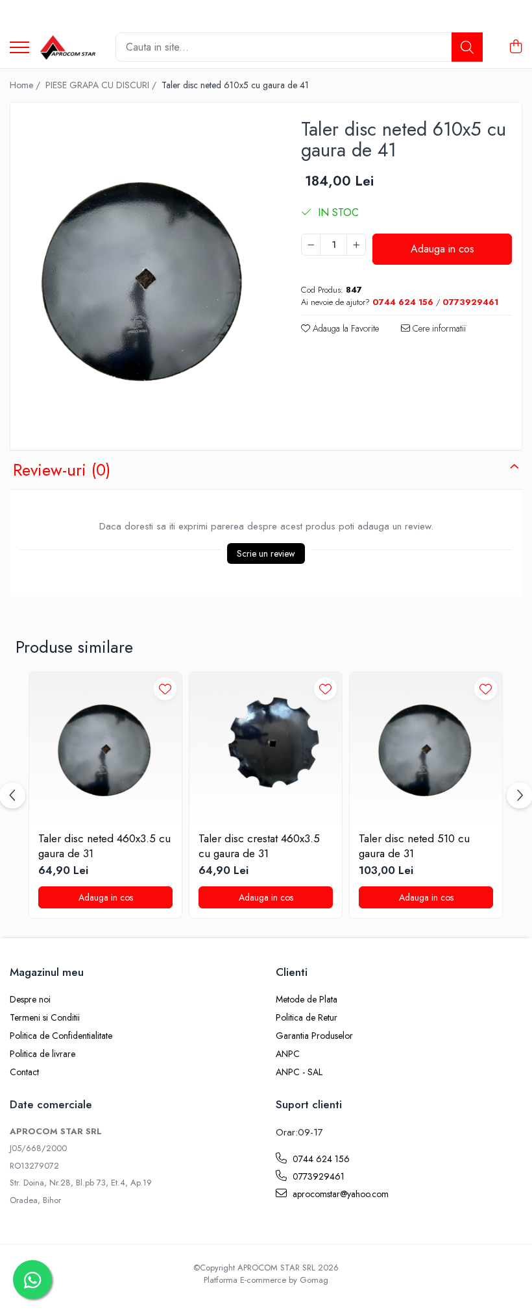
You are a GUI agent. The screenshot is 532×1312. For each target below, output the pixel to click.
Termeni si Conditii (45, 1017)
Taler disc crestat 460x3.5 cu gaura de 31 (259, 845)
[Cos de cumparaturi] (515, 47)
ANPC (288, 1053)
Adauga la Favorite (344, 328)
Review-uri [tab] (61, 469)
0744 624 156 (320, 1158)
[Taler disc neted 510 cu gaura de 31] (426, 748)
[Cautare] (467, 47)
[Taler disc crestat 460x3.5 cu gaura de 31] (265, 748)
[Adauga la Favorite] (165, 688)
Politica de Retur (306, 1017)
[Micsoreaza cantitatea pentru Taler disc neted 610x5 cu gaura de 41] (310, 245)
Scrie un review (266, 553)
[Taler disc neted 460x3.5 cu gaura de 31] (105, 748)
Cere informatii (438, 328)
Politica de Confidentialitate (61, 1035)
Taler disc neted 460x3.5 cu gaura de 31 (104, 845)
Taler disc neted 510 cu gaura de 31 (414, 845)
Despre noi (30, 999)
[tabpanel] (144, 277)
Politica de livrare (42, 1053)
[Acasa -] (67, 47)
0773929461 (317, 1176)
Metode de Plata (306, 999)
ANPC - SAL (299, 1071)
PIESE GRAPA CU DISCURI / (102, 85)
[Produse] (19, 48)
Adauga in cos (442, 248)
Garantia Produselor (314, 1035)
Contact (24, 1071)
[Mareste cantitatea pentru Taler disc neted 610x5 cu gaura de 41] (356, 245)
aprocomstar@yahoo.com (339, 1193)
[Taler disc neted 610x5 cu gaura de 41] (144, 277)
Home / (26, 85)
